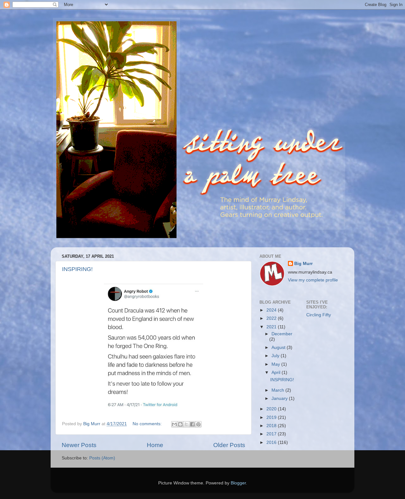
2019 (272, 417)
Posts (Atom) (102, 458)
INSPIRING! (77, 269)
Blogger (238, 483)
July (276, 355)
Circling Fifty (318, 315)
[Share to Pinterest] (198, 424)
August (279, 347)
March (278, 390)
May (276, 364)
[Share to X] (186, 424)
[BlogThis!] (180, 424)
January (280, 398)
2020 (272, 409)
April (276, 372)
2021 (272, 327)
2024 (272, 310)
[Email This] (174, 424)
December (281, 334)
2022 (272, 318)
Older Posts (229, 445)
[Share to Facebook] (192, 424)
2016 (272, 442)
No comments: (148, 423)
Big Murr (303, 263)
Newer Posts (79, 445)
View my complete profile (313, 280)
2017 (272, 434)
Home (155, 445)
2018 (272, 425)
